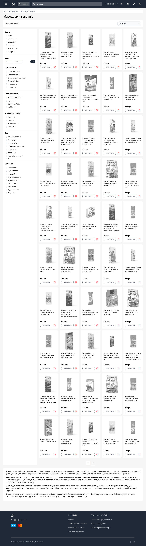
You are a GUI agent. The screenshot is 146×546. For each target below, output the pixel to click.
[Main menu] (6, 4)
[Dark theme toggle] (121, 4)
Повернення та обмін (76, 527)
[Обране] (134, 4)
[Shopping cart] (140, 4)
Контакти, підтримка (76, 531)
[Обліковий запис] (128, 4)
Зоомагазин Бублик (22, 542)
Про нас (71, 520)
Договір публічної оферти (101, 527)
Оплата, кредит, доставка (77, 523)
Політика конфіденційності (101, 520)
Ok (33, 61)
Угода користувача (98, 523)
